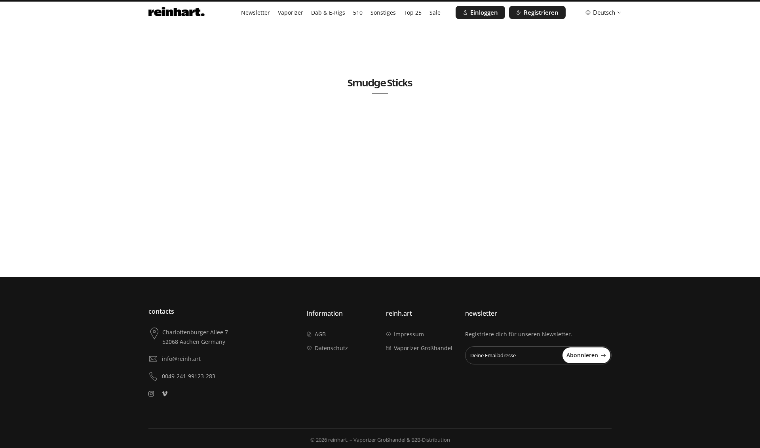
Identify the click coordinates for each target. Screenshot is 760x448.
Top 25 (413, 12)
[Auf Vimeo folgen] (164, 393)
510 (358, 12)
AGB (320, 334)
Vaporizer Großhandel (423, 348)
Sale (435, 12)
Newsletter (255, 12)
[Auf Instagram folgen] (151, 393)
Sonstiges (383, 12)
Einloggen (484, 12)
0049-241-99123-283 (188, 376)
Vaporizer (290, 12)
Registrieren (541, 12)
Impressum (409, 334)
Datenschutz (331, 348)
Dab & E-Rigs (328, 12)
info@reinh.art (181, 358)
